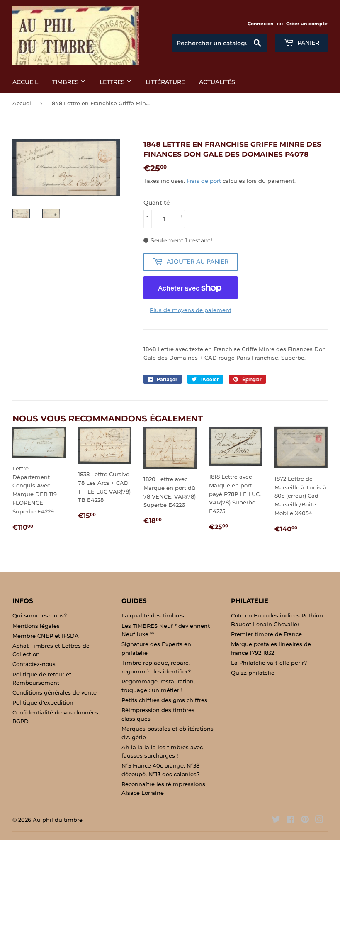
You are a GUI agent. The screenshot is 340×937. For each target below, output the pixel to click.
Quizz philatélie (252, 672)
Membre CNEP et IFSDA (45, 635)
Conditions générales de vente (54, 692)
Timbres (66, 82)
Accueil (25, 82)
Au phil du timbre (58, 819)
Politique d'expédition (42, 702)
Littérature (165, 82)
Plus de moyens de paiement (190, 310)
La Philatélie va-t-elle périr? (269, 662)
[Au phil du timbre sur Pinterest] (305, 820)
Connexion (261, 24)
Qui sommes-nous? (39, 615)
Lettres (113, 82)
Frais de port (204, 180)
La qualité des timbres (152, 615)
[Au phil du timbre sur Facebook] (290, 820)
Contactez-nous (34, 664)
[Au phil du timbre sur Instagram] (319, 820)
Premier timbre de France (266, 634)
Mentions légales (36, 625)
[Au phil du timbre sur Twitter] (276, 820)
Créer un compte (307, 24)
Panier (307, 42)
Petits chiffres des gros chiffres (164, 700)
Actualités (217, 82)
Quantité (156, 202)
